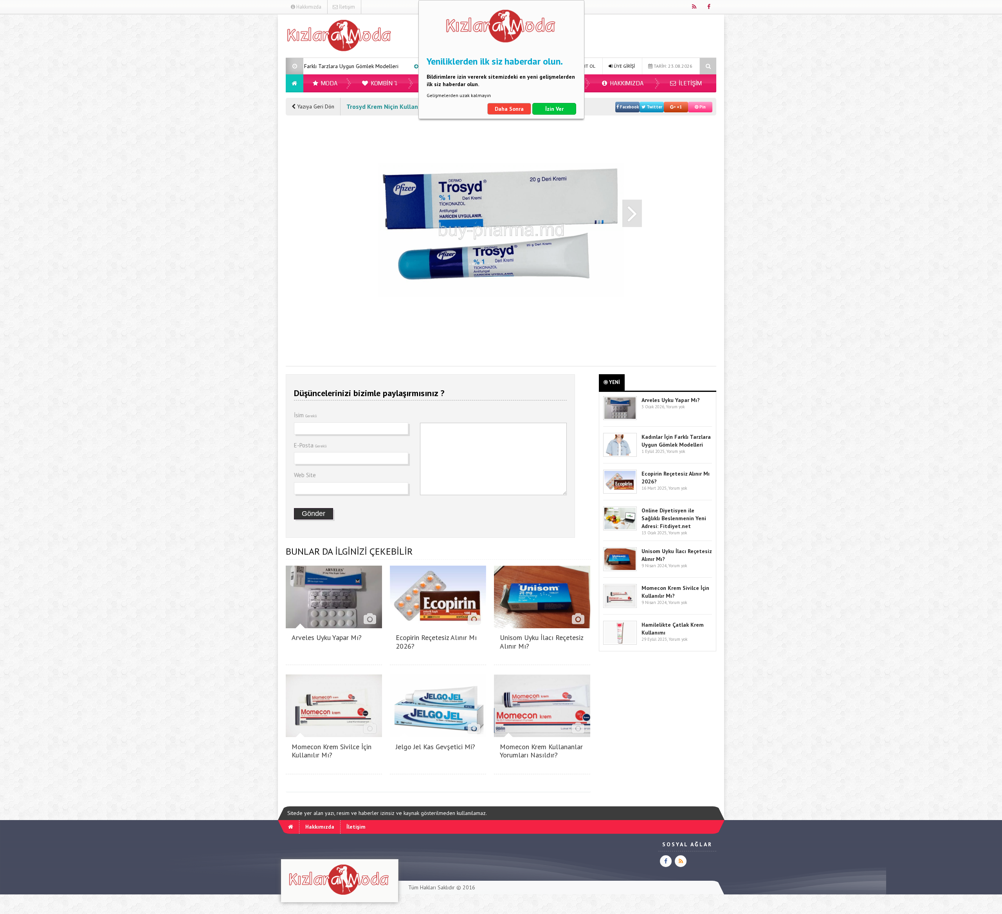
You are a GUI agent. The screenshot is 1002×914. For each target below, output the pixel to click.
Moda (328, 83)
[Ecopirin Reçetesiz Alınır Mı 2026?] (438, 626)
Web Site (305, 475)
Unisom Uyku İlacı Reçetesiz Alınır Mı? (541, 642)
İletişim (346, 7)
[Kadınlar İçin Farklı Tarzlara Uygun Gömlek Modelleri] (620, 455)
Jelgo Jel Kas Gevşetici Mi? (435, 746)
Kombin (381, 83)
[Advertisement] (246, 131)
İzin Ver (554, 108)
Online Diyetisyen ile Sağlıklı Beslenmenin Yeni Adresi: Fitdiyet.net (674, 518)
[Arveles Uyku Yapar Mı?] (334, 626)
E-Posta (310, 445)
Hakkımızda (308, 7)
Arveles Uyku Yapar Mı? (327, 637)
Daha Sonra (509, 108)
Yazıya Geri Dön (315, 106)
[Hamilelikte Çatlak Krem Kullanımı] (620, 643)
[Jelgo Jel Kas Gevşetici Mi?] (438, 735)
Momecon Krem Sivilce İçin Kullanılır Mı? (331, 751)
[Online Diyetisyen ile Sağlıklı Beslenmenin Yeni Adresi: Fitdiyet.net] (620, 528)
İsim (305, 415)
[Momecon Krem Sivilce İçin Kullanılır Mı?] (334, 735)
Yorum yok (675, 406)
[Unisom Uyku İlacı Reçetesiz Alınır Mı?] (542, 626)
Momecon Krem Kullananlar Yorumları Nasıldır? (541, 751)
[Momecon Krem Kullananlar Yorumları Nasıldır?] (542, 735)
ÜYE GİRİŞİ (624, 66)
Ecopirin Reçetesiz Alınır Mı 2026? (398, 66)
